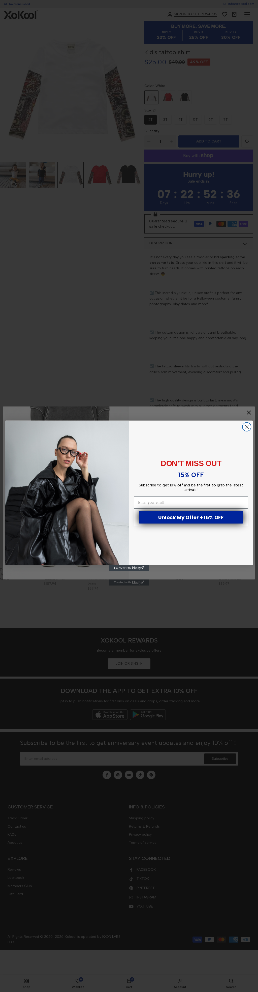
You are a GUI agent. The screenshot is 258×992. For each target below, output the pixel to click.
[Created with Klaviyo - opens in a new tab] (129, 568)
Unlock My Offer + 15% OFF (191, 517)
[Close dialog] (246, 427)
